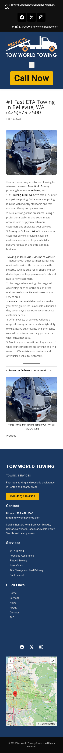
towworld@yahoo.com (45, 26)
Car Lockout (17, 575)
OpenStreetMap (47, 723)
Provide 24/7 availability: (22, 301)
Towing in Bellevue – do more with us (30, 370)
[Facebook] (22, 17)
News (13, 602)
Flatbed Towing (18, 560)
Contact (14, 612)
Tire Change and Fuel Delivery (26, 570)
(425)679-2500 (31, 428)
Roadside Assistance (22, 555)
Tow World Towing (38, 186)
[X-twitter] (31, 17)
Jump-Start (16, 565)
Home (13, 593)
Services (14, 597)
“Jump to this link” (17, 424)
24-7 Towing (17, 550)
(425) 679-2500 (21, 26)
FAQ (12, 617)
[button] (31, 65)
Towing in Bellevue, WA (26, 194)
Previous (11, 435)
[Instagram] (41, 17)
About (13, 607)
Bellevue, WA (37, 190)
